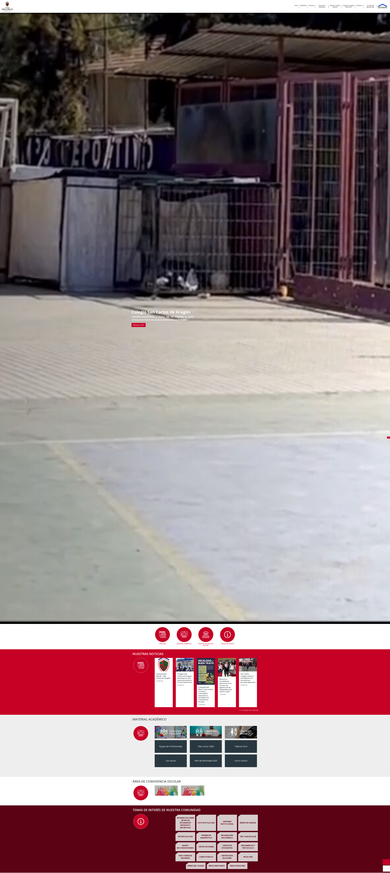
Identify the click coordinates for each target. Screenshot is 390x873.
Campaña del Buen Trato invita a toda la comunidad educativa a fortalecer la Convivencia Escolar (205, 694)
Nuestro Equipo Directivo (348, 6)
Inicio (296, 5)
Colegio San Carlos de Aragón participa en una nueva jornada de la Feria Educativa (184, 678)
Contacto (359, 5)
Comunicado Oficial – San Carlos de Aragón (163, 676)
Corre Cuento (241, 760)
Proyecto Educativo (322, 6)
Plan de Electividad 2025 (206, 760)
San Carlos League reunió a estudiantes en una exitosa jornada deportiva (247, 678)
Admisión (303, 5)
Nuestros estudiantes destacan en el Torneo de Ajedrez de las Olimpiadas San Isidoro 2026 (225, 685)
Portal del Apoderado (370, 6)
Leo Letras (171, 760)
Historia (311, 5)
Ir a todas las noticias (249, 710)
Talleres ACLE (241, 746)
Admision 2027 (138, 325)
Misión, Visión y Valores (335, 6)
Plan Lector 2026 (206, 746)
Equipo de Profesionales (170, 746)
